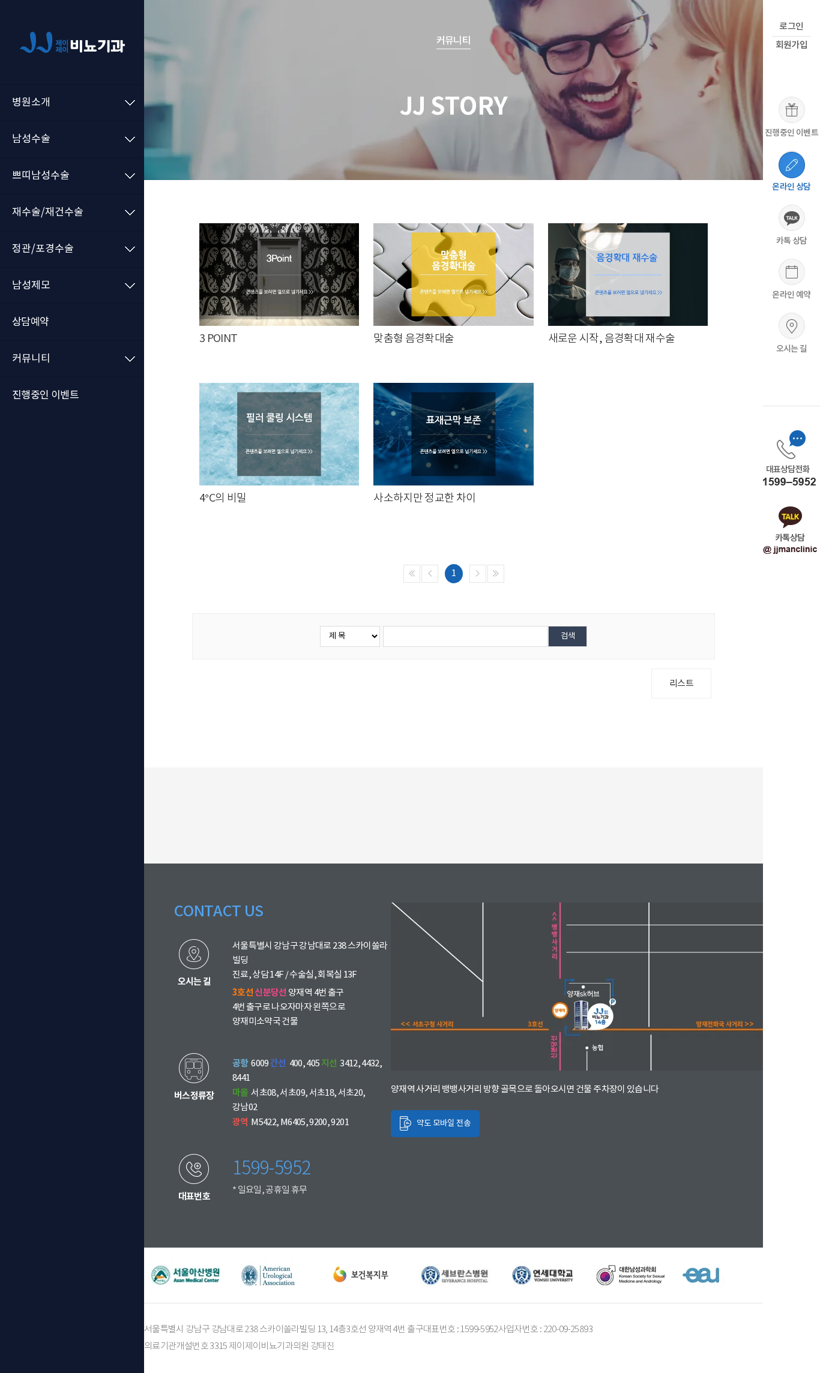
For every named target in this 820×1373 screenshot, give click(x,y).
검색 (568, 636)
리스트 (681, 684)
